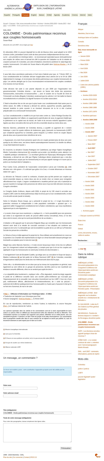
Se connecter (18, 457)
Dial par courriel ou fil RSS (90, 216)
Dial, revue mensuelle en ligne (26, 23)
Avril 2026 (84, 68)
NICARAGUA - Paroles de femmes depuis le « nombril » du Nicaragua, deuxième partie (89, 315)
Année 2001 (89, 190)
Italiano (41, 15)
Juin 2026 (84, 76)
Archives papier (88, 211)
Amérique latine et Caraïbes (88, 37)
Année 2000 (89, 206)
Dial (31, 45)
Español (7, 15)
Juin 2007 (91, 156)
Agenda (57, 15)
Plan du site (7, 457)
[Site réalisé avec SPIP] (98, 456)
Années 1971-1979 (90, 111)
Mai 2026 (83, 72)
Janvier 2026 (85, 56)
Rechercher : (83, 240)
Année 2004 (89, 194)
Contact (26, 457)
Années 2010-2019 (90, 99)
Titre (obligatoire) (9, 410)
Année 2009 (89, 124)
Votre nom (7, 385)
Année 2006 (89, 181)
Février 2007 (92, 140)
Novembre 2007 (93, 172)
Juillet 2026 (84, 81)
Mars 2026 (84, 64)
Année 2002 (89, 202)
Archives (40, 23)
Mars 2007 (91, 144)
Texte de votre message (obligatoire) (17, 418)
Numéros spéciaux (89, 116)
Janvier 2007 (92, 136)
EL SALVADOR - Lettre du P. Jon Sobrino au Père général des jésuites (88, 306)
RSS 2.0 (34, 457)
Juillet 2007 (92, 160)
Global (80, 229)
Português (16, 15)
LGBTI (80, 373)
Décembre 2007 (93, 177)
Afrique (80, 29)
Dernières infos (83, 46)
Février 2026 (85, 60)
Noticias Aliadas (60, 64)
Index (90, 15)
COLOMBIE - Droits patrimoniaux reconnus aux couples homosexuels (88, 324)
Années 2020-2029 (90, 95)
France (80, 225)
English (34, 15)
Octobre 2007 (93, 168)
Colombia (81, 365)
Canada (81, 42)
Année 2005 (89, 185)
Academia (65, 15)
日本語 (49, 15)
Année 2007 (62, 23)
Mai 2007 (91, 152)
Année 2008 (89, 128)
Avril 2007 (91, 148)
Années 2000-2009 (51, 23)
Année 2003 (89, 198)
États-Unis (82, 220)
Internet (82, 15)
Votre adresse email (10, 393)
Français (25, 15)
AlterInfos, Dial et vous (86, 33)
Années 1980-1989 (90, 107)
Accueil (5, 23)
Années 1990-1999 (90, 103)
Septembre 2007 (94, 164)
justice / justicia (83, 369)
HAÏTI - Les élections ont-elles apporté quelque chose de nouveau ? (89, 333)
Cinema (75, 15)
